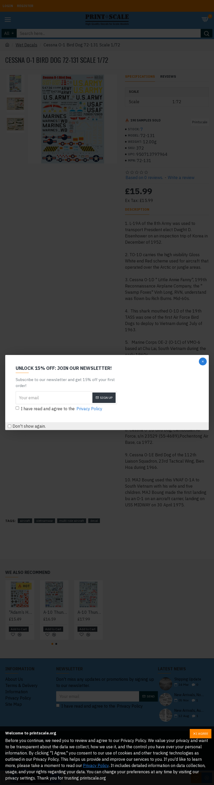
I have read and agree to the (61, 408)
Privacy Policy (96, 765)
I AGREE (202, 733)
